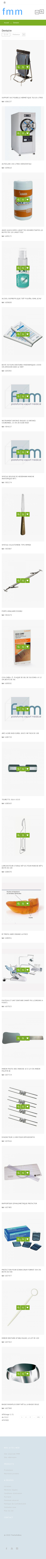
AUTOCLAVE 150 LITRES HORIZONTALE (16, 164)
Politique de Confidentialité (15, 1504)
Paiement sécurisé (11, 1500)
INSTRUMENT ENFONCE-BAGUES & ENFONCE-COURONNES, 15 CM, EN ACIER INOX (19, 422)
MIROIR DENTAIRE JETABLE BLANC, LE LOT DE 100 (20, 1338)
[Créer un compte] (5, 2)
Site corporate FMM (12, 1454)
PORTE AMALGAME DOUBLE (12, 611)
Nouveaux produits (11, 1474)
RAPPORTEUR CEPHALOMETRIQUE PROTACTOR (19, 1203)
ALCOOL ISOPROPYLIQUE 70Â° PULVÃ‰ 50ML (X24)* (22, 298)
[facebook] (6, 1548)
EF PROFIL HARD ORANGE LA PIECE (15, 934)
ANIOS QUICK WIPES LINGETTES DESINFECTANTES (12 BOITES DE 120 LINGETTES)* (22, 231)
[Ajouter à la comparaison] (23, 67)
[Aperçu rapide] (18, 67)
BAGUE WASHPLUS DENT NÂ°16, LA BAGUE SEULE (20, 1404)
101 (38, 1417)
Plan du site (9, 1511)
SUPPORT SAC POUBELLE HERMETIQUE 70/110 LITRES (22, 98)
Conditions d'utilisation (13, 1493)
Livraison (7, 1486)
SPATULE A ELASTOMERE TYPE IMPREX (16, 545)
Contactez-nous (10, 1507)
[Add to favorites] (27, 67)
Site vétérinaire (10, 1457)
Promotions (8, 1470)
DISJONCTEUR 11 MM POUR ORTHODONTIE (18, 1137)
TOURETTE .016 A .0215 (11, 799)
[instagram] (17, 1548)
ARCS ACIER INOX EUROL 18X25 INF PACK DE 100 (20, 733)
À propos (7, 1497)
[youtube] (11, 1548)
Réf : (3, 102)
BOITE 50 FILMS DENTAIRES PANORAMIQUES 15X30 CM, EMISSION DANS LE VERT (21, 366)
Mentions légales (11, 1490)
